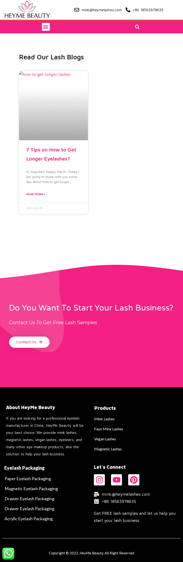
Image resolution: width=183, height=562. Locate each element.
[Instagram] (99, 479)
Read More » (36, 194)
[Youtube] (116, 479)
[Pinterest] (133, 479)
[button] (46, 27)
